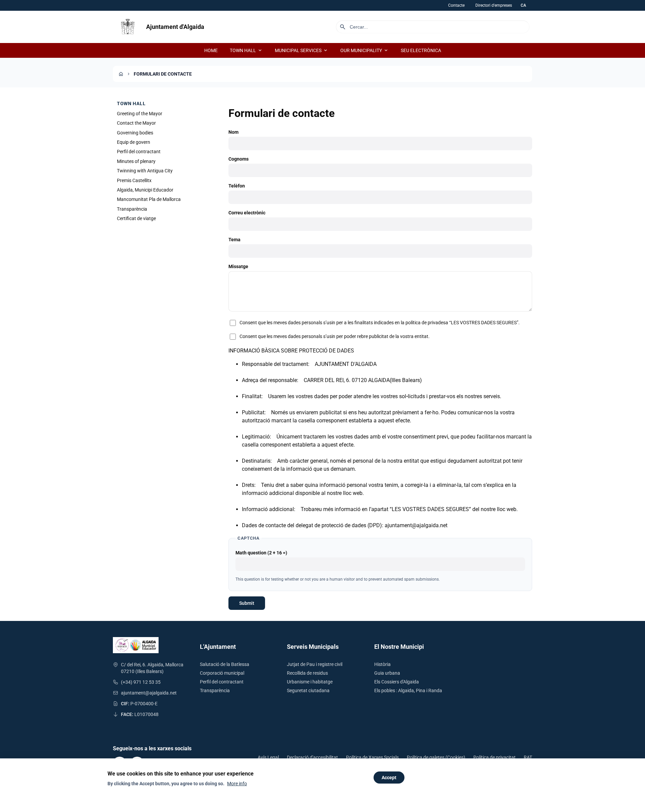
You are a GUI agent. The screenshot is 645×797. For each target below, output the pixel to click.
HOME (211, 50)
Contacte (456, 5)
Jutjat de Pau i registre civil (314, 664)
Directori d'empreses (493, 5)
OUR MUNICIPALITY (364, 50)
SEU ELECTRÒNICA (421, 50)
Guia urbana (387, 673)
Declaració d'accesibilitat (312, 757)
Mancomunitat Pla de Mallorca (149, 199)
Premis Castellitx (134, 180)
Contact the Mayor (136, 123)
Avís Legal (268, 757)
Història (382, 664)
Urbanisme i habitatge (310, 681)
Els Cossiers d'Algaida (396, 681)
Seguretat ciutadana (308, 690)
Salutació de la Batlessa (224, 664)
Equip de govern (133, 142)
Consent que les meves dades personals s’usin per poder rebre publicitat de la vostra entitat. (335, 336)
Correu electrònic (246, 212)
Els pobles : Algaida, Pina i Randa (408, 690)
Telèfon (236, 185)
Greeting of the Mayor (139, 113)
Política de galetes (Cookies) (436, 757)
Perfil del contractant (139, 152)
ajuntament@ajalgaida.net (149, 693)
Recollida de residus (307, 673)
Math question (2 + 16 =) (261, 552)
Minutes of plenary (136, 161)
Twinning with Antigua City (145, 170)
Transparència (132, 209)
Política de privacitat (494, 757)
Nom (233, 132)
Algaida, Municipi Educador (145, 190)
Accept (389, 777)
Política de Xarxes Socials (372, 757)
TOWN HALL (246, 50)
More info (237, 783)
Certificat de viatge (136, 218)
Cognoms (238, 159)
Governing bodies (135, 132)
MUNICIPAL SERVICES (301, 50)
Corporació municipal (222, 673)
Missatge (238, 266)
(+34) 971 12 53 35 (141, 682)
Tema (234, 239)
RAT (528, 757)
